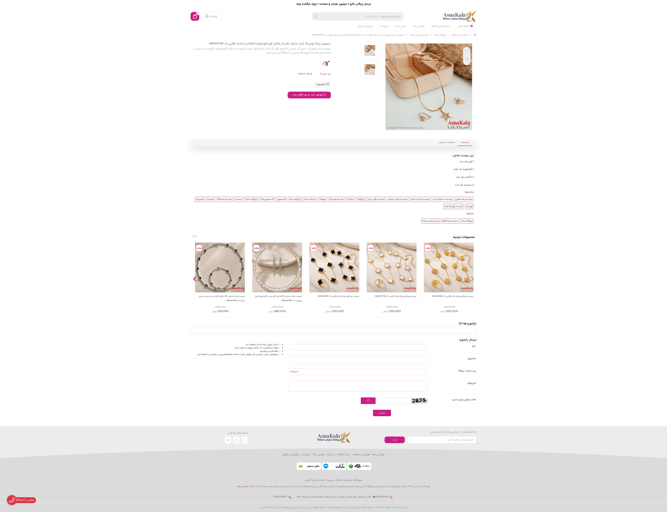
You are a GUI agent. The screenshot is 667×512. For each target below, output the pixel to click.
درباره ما (384, 26)
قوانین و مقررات (361, 455)
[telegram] (228, 440)
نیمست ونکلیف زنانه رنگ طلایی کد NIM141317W (396, 296)
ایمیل (470, 359)
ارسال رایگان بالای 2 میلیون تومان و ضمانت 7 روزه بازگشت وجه (333, 4)
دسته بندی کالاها (441, 26)
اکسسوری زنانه (267, 199)
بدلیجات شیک (310, 199)
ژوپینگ (323, 74)
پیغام (470, 383)
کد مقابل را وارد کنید (462, 400)
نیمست (238, 199)
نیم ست (210, 199)
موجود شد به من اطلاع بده (308, 95)
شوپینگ (200, 199)
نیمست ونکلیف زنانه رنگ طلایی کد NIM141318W (453, 296)
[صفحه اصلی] (475, 35)
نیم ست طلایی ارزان (376, 199)
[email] (244, 440)
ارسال (382, 413)
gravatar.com (230, 354)
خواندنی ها (419, 26)
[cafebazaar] (359, 466)
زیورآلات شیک (251, 199)
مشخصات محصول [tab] (447, 142)
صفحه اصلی (463, 26)
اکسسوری (281, 199)
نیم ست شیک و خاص (420, 199)
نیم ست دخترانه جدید (442, 199)
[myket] (334, 466)
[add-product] (471, 267)
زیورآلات (360, 199)
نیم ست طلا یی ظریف (397, 199)
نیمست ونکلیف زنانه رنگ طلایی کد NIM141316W (338, 296)
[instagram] (236, 440)
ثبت (395, 440)
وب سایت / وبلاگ (467, 371)
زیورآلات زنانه (440, 35)
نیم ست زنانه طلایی (463, 199)
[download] (309, 466)
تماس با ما (401, 26)
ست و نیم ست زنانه (419, 35)
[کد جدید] (368, 400)
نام (474, 346)
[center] (315, 16)
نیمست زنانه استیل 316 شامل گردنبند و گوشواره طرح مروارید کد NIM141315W (278, 298)
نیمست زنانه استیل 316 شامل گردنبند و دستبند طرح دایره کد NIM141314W (222, 298)
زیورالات (322, 199)
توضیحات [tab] (465, 142)
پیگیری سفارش (365, 26)
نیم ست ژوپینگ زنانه (453, 206)
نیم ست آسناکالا (224, 199)
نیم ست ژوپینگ (336, 199)
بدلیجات (350, 199)
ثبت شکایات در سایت (338, 455)
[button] (472, 279)
